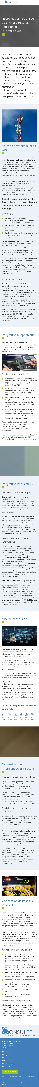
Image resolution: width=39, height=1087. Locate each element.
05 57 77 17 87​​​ (9, 1048)
